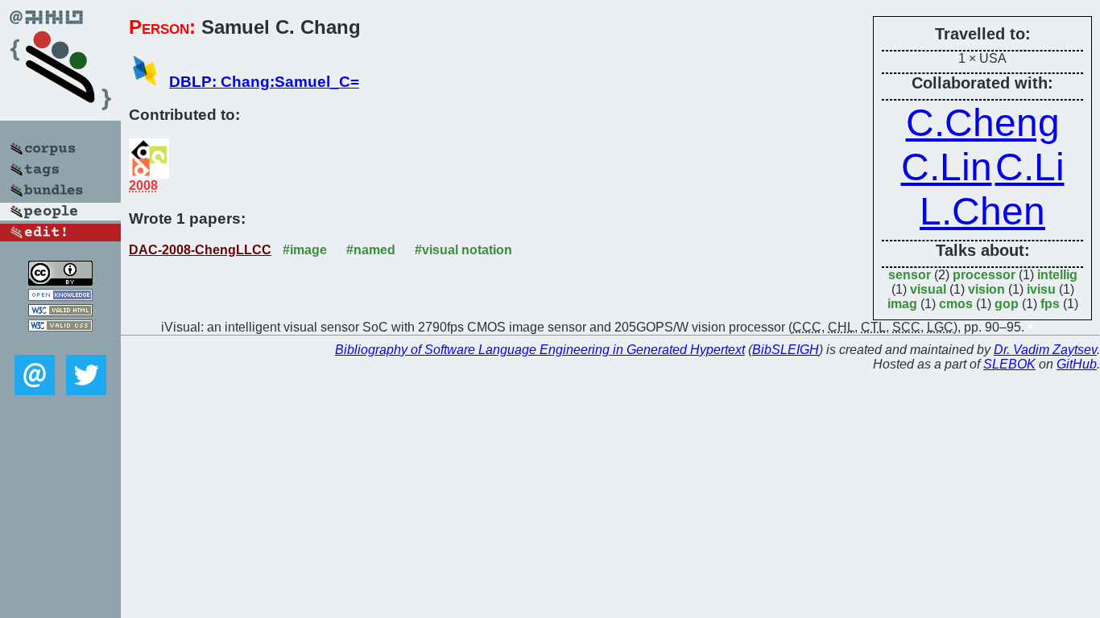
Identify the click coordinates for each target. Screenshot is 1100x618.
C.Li (1030, 167)
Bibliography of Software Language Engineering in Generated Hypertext (540, 349)
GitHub (1077, 364)
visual (928, 289)
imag (902, 304)
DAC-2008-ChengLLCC (200, 250)
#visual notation (463, 250)
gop (1007, 304)
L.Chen (982, 211)
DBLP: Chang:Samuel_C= (264, 81)
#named (370, 250)
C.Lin (946, 167)
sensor (909, 275)
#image (305, 250)
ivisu (1041, 289)
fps (1050, 304)
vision (986, 289)
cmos (956, 304)
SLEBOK (1009, 364)
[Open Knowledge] (60, 296)
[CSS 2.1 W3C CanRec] (60, 343)
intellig (1057, 275)
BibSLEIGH (785, 349)
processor (984, 275)
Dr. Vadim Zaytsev (1045, 349)
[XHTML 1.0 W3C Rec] (60, 312)
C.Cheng (983, 122)
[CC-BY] (60, 281)
